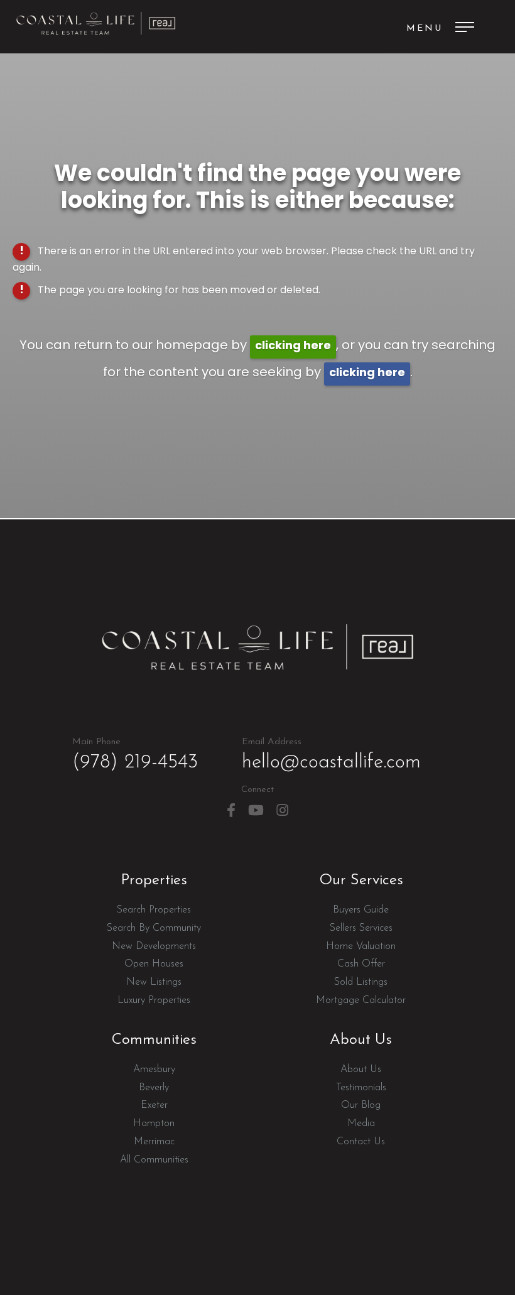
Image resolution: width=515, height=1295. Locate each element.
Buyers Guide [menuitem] (361, 910)
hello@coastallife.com (331, 754)
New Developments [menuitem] (154, 946)
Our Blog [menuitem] (361, 1105)
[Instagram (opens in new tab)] (282, 810)
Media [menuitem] (361, 1124)
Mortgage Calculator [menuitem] (361, 1000)
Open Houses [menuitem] (153, 964)
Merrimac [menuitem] (154, 1142)
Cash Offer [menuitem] (361, 964)
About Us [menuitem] (360, 1070)
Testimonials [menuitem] (361, 1088)
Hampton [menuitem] (154, 1124)
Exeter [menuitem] (154, 1105)
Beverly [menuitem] (154, 1088)
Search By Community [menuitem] (154, 928)
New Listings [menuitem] (154, 982)
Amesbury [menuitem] (154, 1070)
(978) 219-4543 (135, 754)
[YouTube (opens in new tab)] (256, 810)
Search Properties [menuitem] (154, 910)
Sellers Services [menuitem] (361, 928)
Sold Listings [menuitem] (361, 982)
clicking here (293, 346)
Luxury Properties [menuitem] (153, 1000)
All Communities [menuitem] (154, 1160)
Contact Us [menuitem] (361, 1142)
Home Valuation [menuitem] (361, 946)
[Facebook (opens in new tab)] (231, 810)
